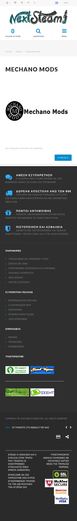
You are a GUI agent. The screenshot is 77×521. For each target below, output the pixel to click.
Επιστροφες (15, 310)
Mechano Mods (33, 52)
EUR (66, 3)
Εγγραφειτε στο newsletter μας (30, 427)
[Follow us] (67, 437)
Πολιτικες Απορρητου (21, 273)
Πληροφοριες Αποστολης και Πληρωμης (31, 268)
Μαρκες (12, 337)
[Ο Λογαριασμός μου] (8, 3)
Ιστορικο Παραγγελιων (21, 314)
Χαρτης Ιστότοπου (19, 282)
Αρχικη (8, 52)
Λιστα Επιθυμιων (17, 319)
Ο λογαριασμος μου (19, 305)
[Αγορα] (28, 3)
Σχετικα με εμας (18, 263)
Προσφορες (15, 342)
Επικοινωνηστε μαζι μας (22, 300)
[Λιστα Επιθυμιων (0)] (15, 3)
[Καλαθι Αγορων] (22, 3)
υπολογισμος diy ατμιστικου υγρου (28, 259)
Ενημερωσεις (16, 346)
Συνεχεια (63, 158)
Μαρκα (19, 52)
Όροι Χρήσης (15, 277)
